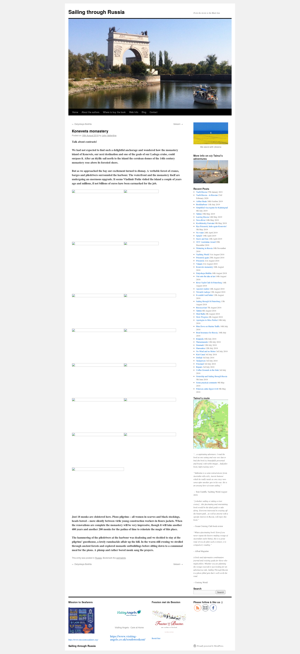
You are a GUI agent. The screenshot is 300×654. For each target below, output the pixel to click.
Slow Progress (202, 316)
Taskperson (201, 360)
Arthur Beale (201, 201)
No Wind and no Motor (206, 351)
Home (75, 112)
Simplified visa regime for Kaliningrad (212, 207)
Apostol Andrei (202, 288)
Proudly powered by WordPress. (210, 645)
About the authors (90, 112)
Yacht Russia (201, 191)
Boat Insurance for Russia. (207, 332)
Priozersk (200, 260)
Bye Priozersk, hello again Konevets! (211, 226)
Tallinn (199, 213)
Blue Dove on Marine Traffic (208, 326)
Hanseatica (200, 348)
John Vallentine (109, 135)
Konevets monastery (204, 266)
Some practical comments (206, 382)
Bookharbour (201, 204)
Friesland (200, 363)
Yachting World (202, 254)
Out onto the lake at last (205, 276)
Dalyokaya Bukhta (82, 123)
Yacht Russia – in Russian (207, 195)
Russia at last (201, 307)
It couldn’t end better (204, 295)
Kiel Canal (200, 354)
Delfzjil (199, 357)
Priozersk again (202, 257)
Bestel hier (156, 638)
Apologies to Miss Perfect (207, 320)
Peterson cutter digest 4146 (207, 388)
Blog (144, 112)
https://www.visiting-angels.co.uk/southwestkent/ (127, 637)
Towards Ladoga (203, 291)
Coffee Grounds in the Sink (207, 370)
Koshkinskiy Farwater (205, 223)
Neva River (201, 220)
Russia (98, 557)
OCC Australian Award (206, 241)
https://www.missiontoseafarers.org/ (83, 639)
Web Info (133, 112)
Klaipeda (199, 338)
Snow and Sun (202, 238)
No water (200, 232)
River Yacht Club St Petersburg (209, 282)
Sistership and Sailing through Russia (211, 376)
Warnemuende (202, 341)
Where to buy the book (114, 112)
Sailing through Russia (96, 11)
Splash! (199, 235)
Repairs (199, 366)
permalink (121, 557)
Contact (153, 112)
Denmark (200, 345)
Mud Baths (200, 313)
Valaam (178, 123)
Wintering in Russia (204, 248)
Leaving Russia (202, 216)
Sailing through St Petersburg (208, 301)
